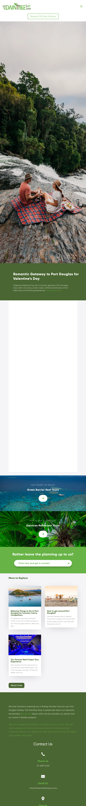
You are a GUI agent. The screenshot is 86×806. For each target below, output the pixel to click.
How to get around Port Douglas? (58, 612)
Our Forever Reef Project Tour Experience (25, 660)
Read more (16, 685)
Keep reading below (54, 290)
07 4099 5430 (43, 766)
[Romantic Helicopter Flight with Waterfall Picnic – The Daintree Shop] (43, 501)
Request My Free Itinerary (43, 16)
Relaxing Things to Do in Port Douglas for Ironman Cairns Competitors (25, 613)
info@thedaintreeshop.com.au (43, 788)
